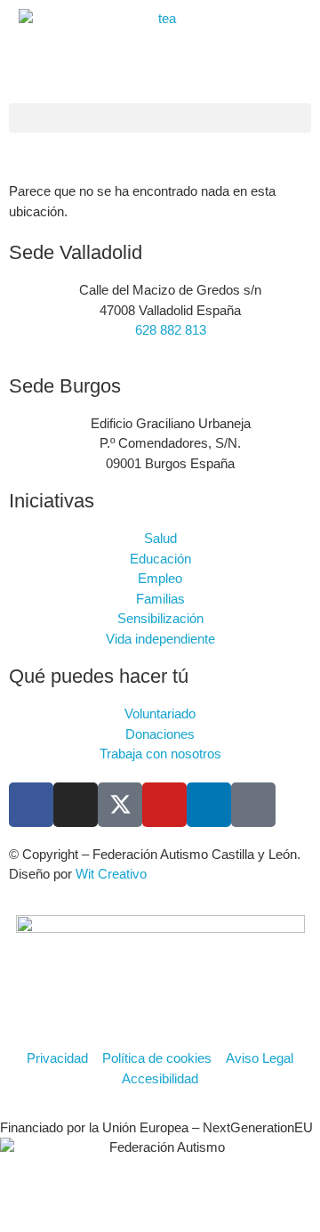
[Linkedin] (209, 804)
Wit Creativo (111, 873)
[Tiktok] (253, 804)
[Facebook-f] (31, 804)
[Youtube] (164, 804)
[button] (160, 118)
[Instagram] (75, 804)
